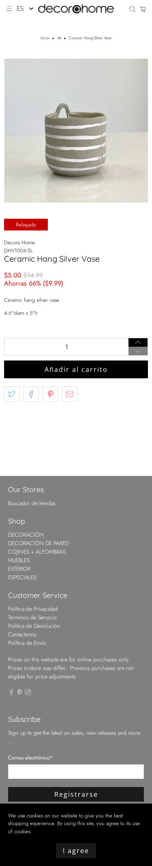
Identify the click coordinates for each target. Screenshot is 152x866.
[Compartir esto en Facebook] (31, 394)
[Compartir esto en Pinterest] (50, 394)
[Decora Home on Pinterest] (20, 693)
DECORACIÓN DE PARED (38, 543)
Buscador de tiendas (32, 503)
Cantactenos (22, 634)
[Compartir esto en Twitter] (11, 394)
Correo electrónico (30, 757)
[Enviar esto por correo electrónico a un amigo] (69, 394)
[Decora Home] (76, 9)
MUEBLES (19, 560)
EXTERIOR (19, 569)
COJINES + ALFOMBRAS (37, 552)
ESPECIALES (22, 577)
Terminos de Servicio (32, 617)
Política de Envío (27, 643)
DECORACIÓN (26, 535)
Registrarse (76, 794)
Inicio (45, 38)
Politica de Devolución (34, 626)
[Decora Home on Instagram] (28, 693)
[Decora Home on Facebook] (11, 693)
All (59, 38)
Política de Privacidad (33, 609)
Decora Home (19, 242)
